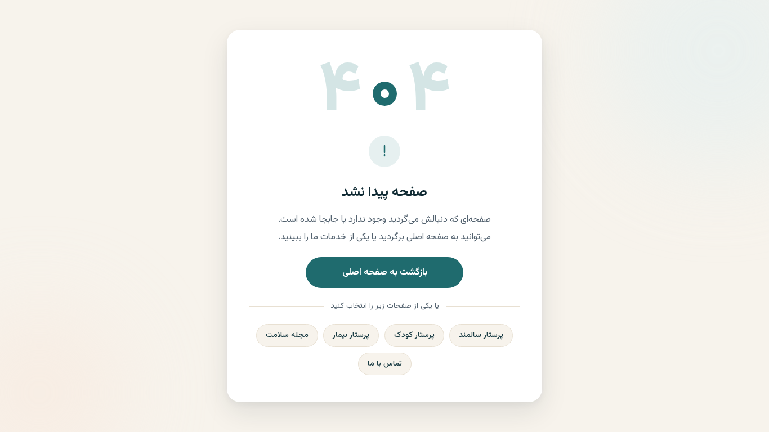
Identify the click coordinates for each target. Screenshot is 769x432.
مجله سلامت (287, 335)
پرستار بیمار (351, 335)
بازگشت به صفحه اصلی (384, 273)
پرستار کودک (414, 335)
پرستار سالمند (481, 335)
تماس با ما (385, 364)
